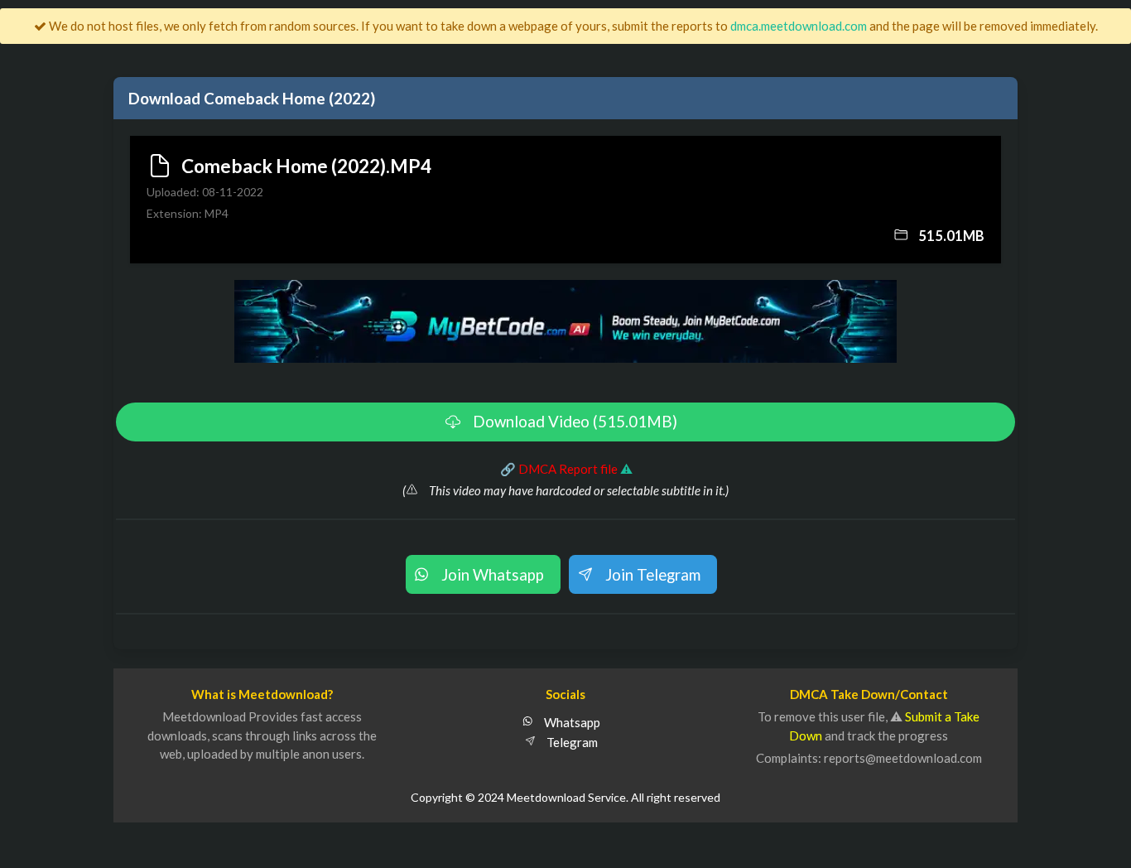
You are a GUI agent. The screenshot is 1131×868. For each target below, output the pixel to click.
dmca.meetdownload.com (798, 25)
